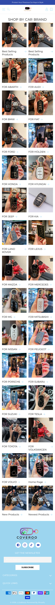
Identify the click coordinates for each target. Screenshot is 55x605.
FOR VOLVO (9, 482)
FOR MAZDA (9, 284)
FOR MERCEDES (38, 284)
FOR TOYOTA (9, 446)
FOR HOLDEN (36, 151)
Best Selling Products (9, 53)
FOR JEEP (8, 216)
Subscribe (27, 567)
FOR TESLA (35, 414)
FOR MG (7, 316)
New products (10, 514)
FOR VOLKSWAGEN (37, 448)
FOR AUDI (34, 87)
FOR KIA (33, 216)
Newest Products (38, 514)
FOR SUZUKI (9, 414)
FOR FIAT (33, 119)
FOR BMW (8, 119)
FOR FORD (8, 151)
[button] (3, 9)
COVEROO (22, 603)
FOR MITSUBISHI (38, 316)
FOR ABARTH (10, 87)
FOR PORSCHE (11, 381)
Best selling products (35, 53)
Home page (35, 482)
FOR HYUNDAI (37, 184)
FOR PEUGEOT (37, 349)
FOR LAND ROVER (8, 251)
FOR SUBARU (36, 381)
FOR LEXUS (35, 249)
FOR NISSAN (9, 349)
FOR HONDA (10, 184)
